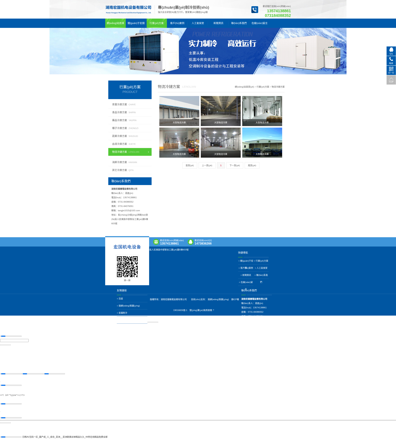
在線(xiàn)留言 (260, 23)
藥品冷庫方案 (124, 120)
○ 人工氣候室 (261, 268)
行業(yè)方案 (157, 23)
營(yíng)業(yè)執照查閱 (200, 310)
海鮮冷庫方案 (124, 162)
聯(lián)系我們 (239, 23)
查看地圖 (120, 252)
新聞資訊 (218, 23)
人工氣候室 (198, 23)
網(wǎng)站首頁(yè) (115, 25)
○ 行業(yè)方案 (261, 261)
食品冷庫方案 (124, 112)
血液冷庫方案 (124, 144)
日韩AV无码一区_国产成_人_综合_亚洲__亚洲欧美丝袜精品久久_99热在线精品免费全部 (65, 437)
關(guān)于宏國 (136, 23)
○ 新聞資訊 (246, 275)
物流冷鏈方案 (125, 152)
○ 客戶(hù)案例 (246, 268)
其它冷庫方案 (122, 170)
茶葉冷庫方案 (124, 104)
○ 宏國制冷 (122, 313)
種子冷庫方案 (125, 128)
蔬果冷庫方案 (125, 136)
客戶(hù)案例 (177, 23)
